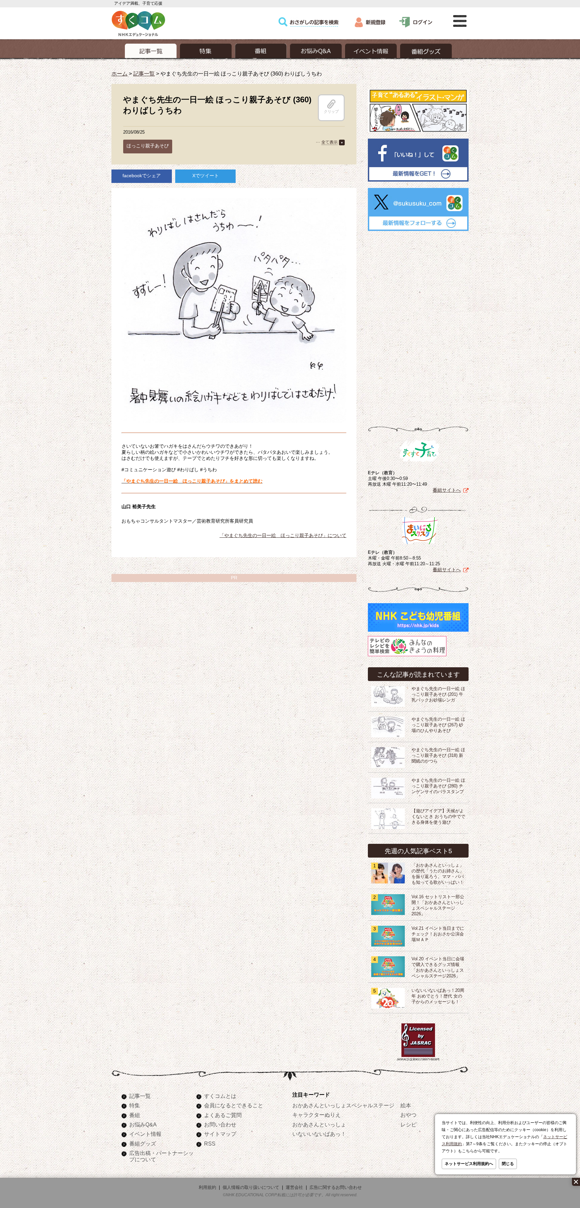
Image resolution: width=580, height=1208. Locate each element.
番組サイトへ (447, 490)
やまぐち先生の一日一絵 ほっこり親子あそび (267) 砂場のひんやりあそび (438, 725)
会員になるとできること (233, 1105)
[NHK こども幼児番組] (418, 631)
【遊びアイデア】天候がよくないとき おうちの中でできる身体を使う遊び (438, 817)
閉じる (508, 1163)
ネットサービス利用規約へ (469, 1163)
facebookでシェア (142, 175)
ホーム (119, 73)
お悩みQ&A (143, 1124)
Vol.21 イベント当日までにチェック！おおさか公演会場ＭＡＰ (438, 934)
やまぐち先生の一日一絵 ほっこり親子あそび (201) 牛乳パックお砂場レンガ (438, 694)
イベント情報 (145, 1134)
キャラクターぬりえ (316, 1115)
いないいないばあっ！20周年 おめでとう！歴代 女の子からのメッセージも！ (438, 996)
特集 (134, 1105)
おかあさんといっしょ (319, 1124)
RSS (209, 1144)
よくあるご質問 (223, 1115)
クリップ (331, 111)
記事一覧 (144, 73)
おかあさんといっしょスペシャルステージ (343, 1105)
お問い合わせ (220, 1124)
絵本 (405, 1105)
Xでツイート (205, 175)
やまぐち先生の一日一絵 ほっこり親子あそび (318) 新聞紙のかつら (438, 755)
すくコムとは (220, 1096)
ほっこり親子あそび (148, 145)
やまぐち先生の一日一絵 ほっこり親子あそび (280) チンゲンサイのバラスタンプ (438, 786)
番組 (134, 1115)
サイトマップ (220, 1134)
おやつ (408, 1115)
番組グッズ (142, 1144)
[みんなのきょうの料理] (407, 656)
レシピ (408, 1124)
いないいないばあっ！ (319, 1134)
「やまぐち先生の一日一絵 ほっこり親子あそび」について (283, 535)
